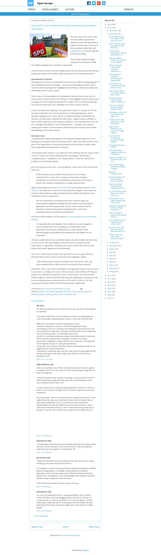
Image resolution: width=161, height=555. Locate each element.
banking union (42, 291)
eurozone (80, 291)
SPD (74, 294)
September (113, 246)
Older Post (93, 526)
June (111, 255)
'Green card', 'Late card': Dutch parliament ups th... (117, 236)
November (113, 34)
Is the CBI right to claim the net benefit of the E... (117, 215)
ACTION (70, 9)
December (113, 30)
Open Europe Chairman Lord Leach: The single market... (116, 130)
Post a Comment (41, 516)
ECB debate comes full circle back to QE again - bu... (117, 114)
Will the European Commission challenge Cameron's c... (115, 68)
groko (54, 294)
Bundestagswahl (56, 291)
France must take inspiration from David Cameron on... (117, 186)
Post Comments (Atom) (70, 535)
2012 (109, 275)
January (112, 271)
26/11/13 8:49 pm (44, 486)
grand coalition (45, 294)
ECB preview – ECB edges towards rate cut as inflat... (117, 200)
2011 (109, 279)
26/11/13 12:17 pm (44, 359)
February (113, 268)
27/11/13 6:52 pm (44, 511)
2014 (109, 24)
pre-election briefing (64, 187)
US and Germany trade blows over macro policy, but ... (117, 193)
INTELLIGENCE (50, 9)
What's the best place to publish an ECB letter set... (117, 46)
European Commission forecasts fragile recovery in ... (117, 208)
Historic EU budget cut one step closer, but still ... (117, 159)
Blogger (85, 550)
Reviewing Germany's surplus (117, 146)
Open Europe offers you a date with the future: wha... (117, 93)
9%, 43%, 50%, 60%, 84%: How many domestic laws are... (117, 229)
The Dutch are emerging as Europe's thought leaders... (116, 139)
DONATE (129, 9)
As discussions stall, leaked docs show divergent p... (116, 121)
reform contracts (65, 294)
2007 (109, 291)
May (111, 258)
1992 (109, 298)
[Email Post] (81, 288)
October (112, 242)
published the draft (78, 51)
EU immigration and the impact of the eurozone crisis (116, 38)
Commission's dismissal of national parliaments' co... (117, 53)
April (111, 262)
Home (66, 526)
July (110, 252)
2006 (109, 295)
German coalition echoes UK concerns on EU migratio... (117, 60)
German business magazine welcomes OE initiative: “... (117, 152)
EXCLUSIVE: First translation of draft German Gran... (117, 85)
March (112, 265)
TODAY (31, 9)
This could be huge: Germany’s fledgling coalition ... (117, 167)
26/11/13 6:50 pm (44, 452)
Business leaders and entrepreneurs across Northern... (117, 179)
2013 (109, 28)
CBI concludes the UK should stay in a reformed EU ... (117, 222)
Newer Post (37, 526)
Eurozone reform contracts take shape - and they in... (117, 100)
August (112, 249)
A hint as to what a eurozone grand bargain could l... (116, 107)
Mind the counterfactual (115, 173)
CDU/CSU (67, 291)
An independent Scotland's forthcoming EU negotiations (116, 77)
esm (74, 291)
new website (84, 14)
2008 (109, 288)
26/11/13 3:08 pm (44, 435)
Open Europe (45, 3)
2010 (109, 282)
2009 (109, 285)
